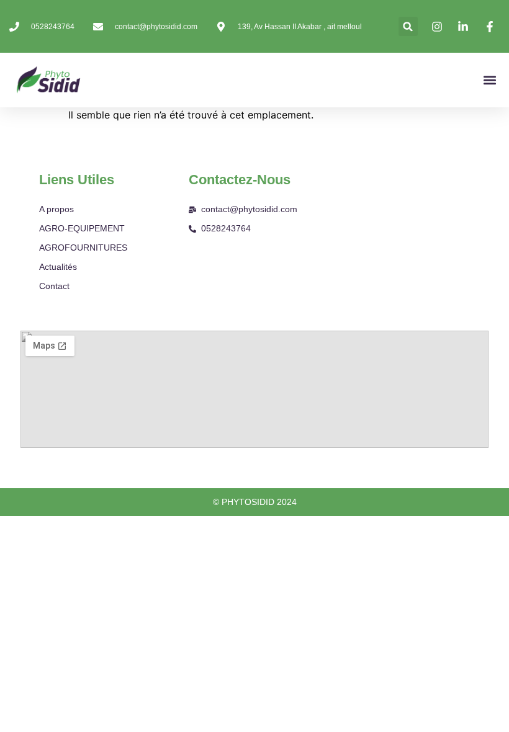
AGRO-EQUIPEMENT (82, 228)
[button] (408, 26)
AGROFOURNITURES (83, 247)
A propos (56, 209)
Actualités (58, 267)
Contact (54, 286)
